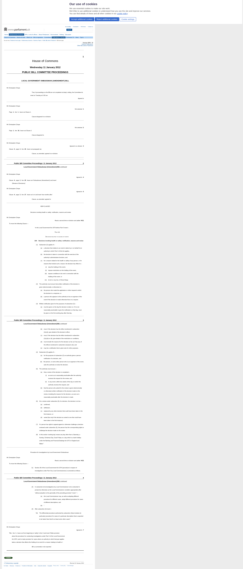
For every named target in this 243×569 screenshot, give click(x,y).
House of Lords (21, 37)
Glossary (12, 565)
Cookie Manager (70, 565)
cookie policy (122, 14)
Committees (47, 37)
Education (68, 34)
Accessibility (68, 26)
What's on (29, 37)
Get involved (54, 34)
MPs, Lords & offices (31, 34)
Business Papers (37, 40)
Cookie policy (63, 565)
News (77, 37)
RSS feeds (83, 26)
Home (6, 34)
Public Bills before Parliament (49, 40)
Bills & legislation (38, 37)
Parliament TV (70, 37)
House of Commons (9, 37)
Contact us (90, 26)
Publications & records (58, 37)
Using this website (42, 565)
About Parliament (44, 34)
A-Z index (6, 565)
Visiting (61, 34)
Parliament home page (15, 40)
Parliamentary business (16, 34)
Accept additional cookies (81, 19)
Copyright (49, 565)
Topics (82, 37)
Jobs (35, 565)
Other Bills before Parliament (85, 45)
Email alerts (76, 26)
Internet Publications (87, 44)
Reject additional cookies (107, 19)
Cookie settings (127, 19)
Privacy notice (56, 565)
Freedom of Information (27, 565)
